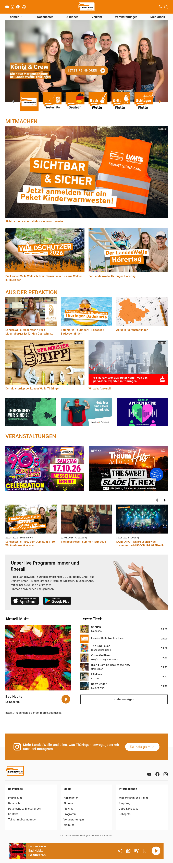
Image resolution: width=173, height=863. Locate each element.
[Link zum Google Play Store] (57, 601)
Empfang (124, 803)
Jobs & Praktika (129, 808)
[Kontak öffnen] (160, 6)
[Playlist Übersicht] (136, 851)
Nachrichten (45, 17)
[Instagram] (12, 6)
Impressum (15, 797)
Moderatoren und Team (133, 797)
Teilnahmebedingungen (22, 819)
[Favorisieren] (144, 851)
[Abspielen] (156, 851)
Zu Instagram (140, 747)
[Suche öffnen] (166, 6)
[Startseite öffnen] (86, 7)
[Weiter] (165, 500)
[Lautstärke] (120, 851)
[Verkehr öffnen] (24, 6)
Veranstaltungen (126, 17)
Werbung (69, 825)
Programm (70, 814)
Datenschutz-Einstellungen (24, 808)
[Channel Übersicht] (128, 851)
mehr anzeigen (124, 699)
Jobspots (124, 814)
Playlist (68, 808)
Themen (13, 17)
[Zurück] (156, 500)
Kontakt (13, 814)
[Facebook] (18, 6)
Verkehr (96, 17)
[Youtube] (7, 6)
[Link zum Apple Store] (25, 601)
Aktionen (72, 17)
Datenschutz (16, 803)
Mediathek (157, 17)
